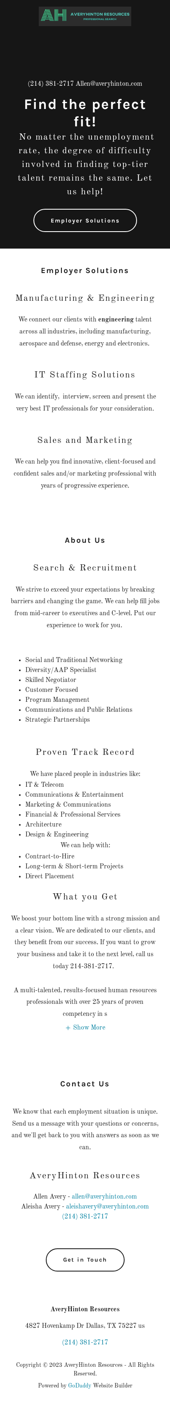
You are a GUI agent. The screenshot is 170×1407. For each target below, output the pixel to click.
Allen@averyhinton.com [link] (109, 84)
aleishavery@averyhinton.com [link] (107, 1207)
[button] (85, 1028)
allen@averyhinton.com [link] (104, 1197)
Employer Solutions (85, 220)
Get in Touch (85, 1259)
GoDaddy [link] (79, 1386)
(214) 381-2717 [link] (51, 84)
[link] (85, 10)
